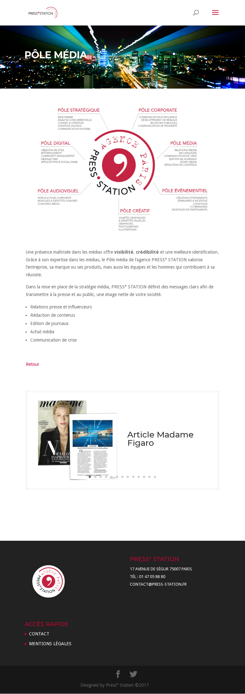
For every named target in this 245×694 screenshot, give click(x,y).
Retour (32, 364)
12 (149, 477)
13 (155, 477)
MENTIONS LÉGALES (50, 643)
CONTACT (39, 633)
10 (138, 477)
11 (144, 477)
